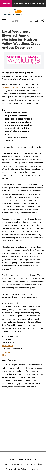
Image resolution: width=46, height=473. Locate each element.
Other (4, 355)
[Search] (31, 20)
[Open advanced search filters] (36, 20)
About (12, 459)
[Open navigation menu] (4, 21)
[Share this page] (42, 21)
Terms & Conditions (33, 464)
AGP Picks (5, 4)
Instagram (6, 352)
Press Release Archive (26, 459)
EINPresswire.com (10, 87)
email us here (7, 346)
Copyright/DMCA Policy (16, 469)
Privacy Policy (34, 469)
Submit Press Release (14, 464)
